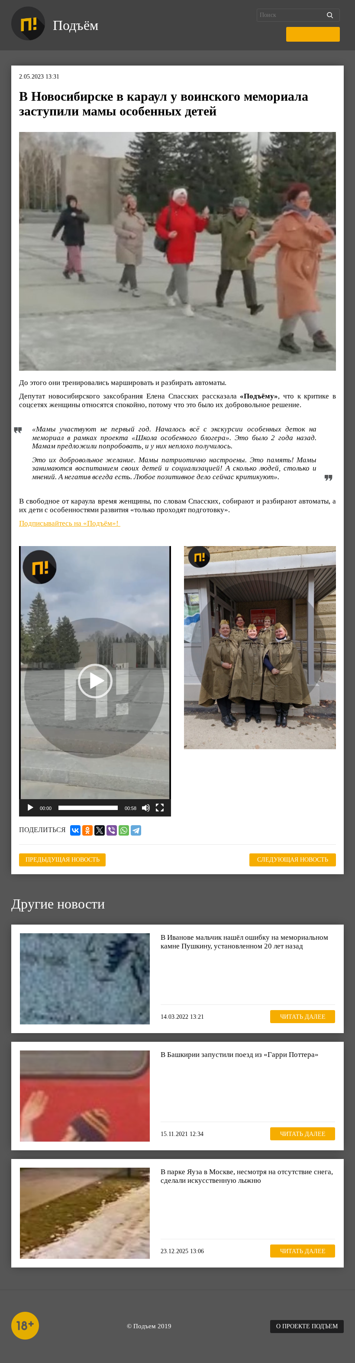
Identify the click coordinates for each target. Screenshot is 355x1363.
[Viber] (111, 830)
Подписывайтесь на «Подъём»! (69, 523)
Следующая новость (292, 859)
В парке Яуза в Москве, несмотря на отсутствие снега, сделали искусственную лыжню (247, 1176)
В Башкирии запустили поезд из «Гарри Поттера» (240, 1054)
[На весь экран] (159, 807)
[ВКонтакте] (75, 830)
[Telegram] (136, 830)
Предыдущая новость (63, 859)
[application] (95, 681)
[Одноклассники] (87, 830)
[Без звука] (146, 807)
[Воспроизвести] (30, 807)
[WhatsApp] (124, 830)
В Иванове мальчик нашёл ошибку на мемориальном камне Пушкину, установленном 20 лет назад (244, 941)
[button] (95, 681)
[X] (99, 830)
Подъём (75, 25)
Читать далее (303, 1017)
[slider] (88, 808)
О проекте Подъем (307, 1326)
